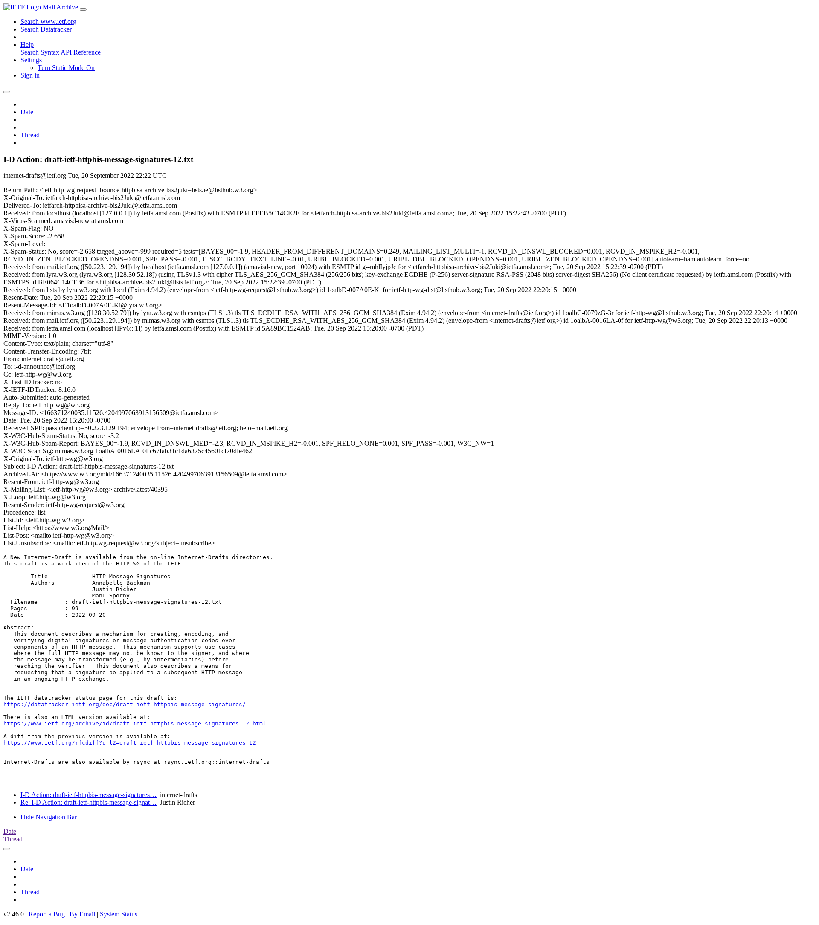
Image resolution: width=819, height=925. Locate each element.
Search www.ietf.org (48, 21)
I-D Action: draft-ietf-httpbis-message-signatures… (88, 794)
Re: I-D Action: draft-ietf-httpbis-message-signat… (88, 802)
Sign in (30, 75)
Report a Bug (47, 914)
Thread (30, 135)
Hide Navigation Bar (48, 817)
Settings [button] (31, 60)
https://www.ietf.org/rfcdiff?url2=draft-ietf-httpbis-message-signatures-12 (129, 742)
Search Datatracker (46, 29)
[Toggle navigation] (83, 9)
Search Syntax (39, 52)
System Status (118, 914)
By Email (82, 914)
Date (26, 112)
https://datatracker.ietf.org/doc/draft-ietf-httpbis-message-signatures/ (124, 704)
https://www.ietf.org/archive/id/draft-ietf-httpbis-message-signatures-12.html (134, 723)
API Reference (81, 52)
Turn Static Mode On (66, 67)
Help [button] (27, 44)
